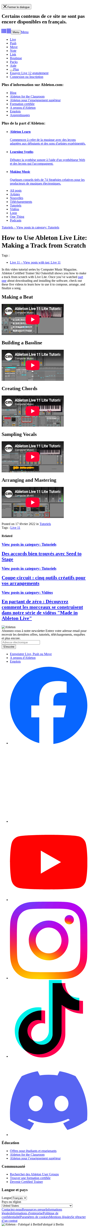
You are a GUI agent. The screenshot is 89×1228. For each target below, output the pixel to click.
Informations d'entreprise (27, 1213)
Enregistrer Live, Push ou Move (31, 654)
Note (13, 50)
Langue (7, 1198)
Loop (13, 213)
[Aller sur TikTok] (48, 1056)
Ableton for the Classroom (27, 96)
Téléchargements (21, 201)
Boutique (16, 58)
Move (14, 47)
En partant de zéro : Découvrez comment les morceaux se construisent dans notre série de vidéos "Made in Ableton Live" (42, 610)
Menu (16, 32)
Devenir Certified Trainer (26, 1181)
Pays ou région (11, 1202)
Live (13, 39)
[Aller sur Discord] (48, 1134)
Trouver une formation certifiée (30, 1178)
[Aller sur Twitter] (48, 821)
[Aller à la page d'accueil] (6, 32)
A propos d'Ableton (23, 107)
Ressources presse (34, 1209)
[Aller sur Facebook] (48, 743)
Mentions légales (60, 1217)
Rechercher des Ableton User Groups (34, 1174)
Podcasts (15, 220)
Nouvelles (16, 198)
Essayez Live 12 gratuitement (29, 73)
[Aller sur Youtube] (48, 899)
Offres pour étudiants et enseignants (33, 1151)
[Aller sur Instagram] (48, 978)
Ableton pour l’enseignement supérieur (35, 100)
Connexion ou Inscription (26, 77)
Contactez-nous (12, 1209)
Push (13, 43)
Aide (13, 65)
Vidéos (14, 209)
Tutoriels (15, 205)
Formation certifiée (22, 104)
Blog (13, 92)
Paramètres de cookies (34, 1217)
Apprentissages (20, 115)
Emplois (15, 111)
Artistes (15, 194)
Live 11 (15, 527)
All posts (16, 190)
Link (13, 54)
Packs (14, 62)
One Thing (17, 216)
